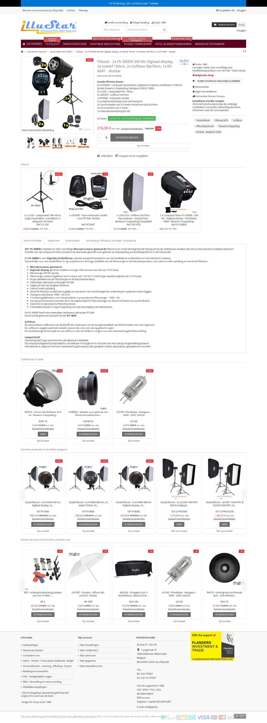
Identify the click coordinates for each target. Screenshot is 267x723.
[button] (209, 44)
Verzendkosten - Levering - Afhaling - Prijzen (47, 666)
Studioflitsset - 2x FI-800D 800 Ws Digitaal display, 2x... (179, 504)
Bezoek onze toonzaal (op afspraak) (43, 10)
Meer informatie (33, 240)
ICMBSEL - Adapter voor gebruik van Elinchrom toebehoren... (88, 413)
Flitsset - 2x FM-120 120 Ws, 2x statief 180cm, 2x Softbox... (43, 504)
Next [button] (244, 495)
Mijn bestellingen (89, 645)
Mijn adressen (88, 655)
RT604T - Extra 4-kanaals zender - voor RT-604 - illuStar (90, 217)
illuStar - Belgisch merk (209, 132)
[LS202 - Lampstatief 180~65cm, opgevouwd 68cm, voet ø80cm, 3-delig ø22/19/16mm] (42, 192)
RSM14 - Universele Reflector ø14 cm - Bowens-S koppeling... (43, 413)
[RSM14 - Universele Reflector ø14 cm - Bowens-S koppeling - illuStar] (43, 388)
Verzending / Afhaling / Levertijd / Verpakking (111, 240)
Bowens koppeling (229, 126)
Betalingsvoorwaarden (35, 671)
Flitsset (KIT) (221, 120)
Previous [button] (22, 495)
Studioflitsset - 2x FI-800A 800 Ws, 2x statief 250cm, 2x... (133, 504)
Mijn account (85, 637)
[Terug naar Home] (22, 51)
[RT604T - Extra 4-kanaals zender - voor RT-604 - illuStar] (88, 192)
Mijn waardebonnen (91, 666)
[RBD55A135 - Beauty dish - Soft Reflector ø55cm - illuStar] (88, 569)
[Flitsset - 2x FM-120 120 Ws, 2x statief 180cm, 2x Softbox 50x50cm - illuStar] (43, 479)
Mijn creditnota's (89, 650)
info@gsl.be (151, 707)
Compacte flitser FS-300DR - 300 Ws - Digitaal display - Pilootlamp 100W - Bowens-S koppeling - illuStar (179, 220)
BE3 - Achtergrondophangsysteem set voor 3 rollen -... (224, 594)
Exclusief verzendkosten (132, 128)
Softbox (237, 120)
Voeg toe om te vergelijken (133, 155)
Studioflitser (203, 120)
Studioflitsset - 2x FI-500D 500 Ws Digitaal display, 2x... (88, 504)
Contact (71, 10)
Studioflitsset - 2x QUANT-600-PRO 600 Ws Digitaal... (224, 504)
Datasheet (53, 240)
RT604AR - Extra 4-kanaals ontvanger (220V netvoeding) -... (43, 594)
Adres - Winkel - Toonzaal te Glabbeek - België (48, 660)
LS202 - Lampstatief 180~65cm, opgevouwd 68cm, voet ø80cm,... (133, 594)
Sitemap (83, 10)
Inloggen (241, 10)
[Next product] (245, 51)
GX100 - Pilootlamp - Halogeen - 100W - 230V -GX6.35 (134, 413)
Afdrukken (107, 155)
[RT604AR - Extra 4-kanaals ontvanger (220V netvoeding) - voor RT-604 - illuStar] (43, 569)
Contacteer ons (31, 655)
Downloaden (73, 240)
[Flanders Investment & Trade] (212, 646)
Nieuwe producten (33, 650)
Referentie (102, 75)
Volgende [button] (91, 95)
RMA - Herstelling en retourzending (42, 681)
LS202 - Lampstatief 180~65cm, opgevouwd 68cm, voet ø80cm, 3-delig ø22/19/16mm (43, 218)
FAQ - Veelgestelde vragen (37, 676)
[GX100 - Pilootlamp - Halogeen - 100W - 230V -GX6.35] (133, 388)
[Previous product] (243, 51)
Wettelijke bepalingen (35, 687)
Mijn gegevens (88, 660)
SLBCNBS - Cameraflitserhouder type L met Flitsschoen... (179, 594)
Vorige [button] (23, 95)
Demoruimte (202, 86)
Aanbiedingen (30, 645)
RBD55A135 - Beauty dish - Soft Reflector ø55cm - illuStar (88, 594)
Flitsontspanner (205, 126)
